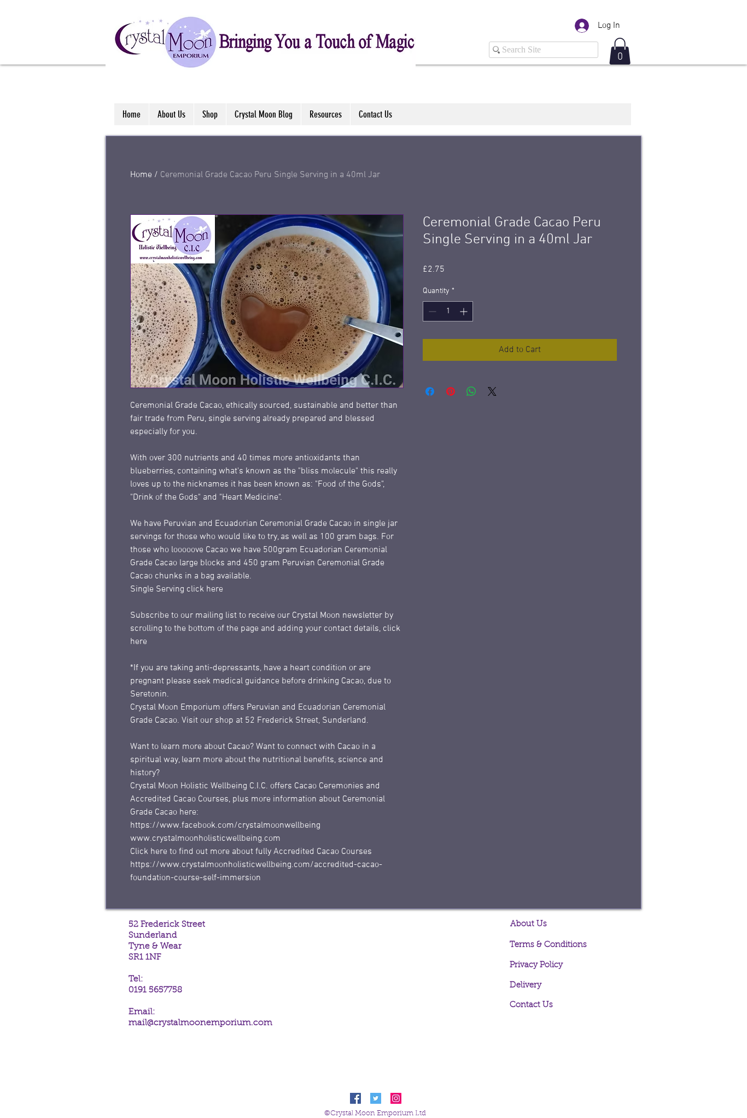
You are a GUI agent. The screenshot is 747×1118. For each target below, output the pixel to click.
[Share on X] (492, 391)
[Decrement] (431, 311)
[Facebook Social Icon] (355, 1098)
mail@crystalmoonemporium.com (200, 1023)
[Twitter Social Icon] (375, 1098)
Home (141, 174)
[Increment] (464, 311)
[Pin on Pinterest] (450, 391)
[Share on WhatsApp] (471, 391)
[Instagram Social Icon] (395, 1098)
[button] (620, 51)
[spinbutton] (448, 311)
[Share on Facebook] (429, 391)
